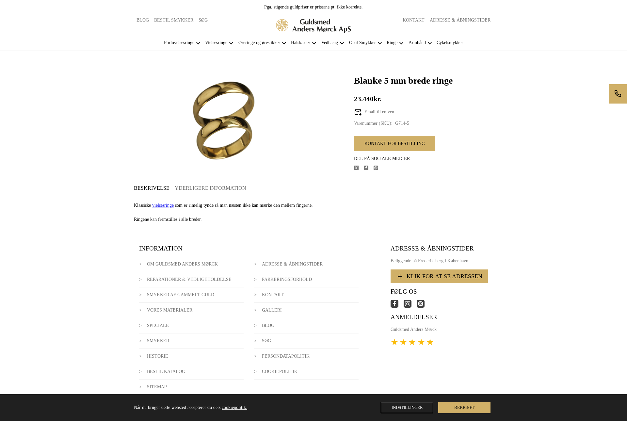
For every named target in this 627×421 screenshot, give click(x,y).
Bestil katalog (166, 371)
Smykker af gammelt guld (180, 294)
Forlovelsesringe (179, 42)
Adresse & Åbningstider (460, 20)
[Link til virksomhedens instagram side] (410, 306)
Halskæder (300, 42)
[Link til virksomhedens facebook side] (397, 306)
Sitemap (157, 386)
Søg (203, 20)
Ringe (392, 42)
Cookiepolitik (279, 371)
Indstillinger (407, 407)
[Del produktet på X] (359, 168)
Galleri (272, 310)
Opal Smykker (362, 42)
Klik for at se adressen (444, 276)
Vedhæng (329, 42)
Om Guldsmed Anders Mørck (182, 264)
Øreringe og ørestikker (259, 42)
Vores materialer (169, 310)
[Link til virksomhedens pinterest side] (423, 306)
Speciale (158, 325)
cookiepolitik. (234, 407)
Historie (157, 356)
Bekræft (464, 407)
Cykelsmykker (450, 42)
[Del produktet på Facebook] (369, 168)
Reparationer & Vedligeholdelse (189, 279)
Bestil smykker (173, 20)
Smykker (158, 340)
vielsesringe (163, 205)
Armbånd (417, 42)
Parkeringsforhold (287, 279)
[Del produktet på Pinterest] (378, 168)
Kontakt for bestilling (394, 143)
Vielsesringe (216, 42)
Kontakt (414, 20)
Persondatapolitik (286, 356)
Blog (143, 20)
